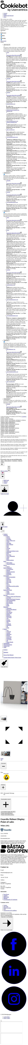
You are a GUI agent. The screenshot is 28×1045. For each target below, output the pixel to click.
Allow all (20, 460)
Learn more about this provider (13, 55)
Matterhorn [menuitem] (8, 634)
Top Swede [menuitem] (8, 639)
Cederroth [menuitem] (8, 631)
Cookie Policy (6, 1017)
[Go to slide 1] (4, 719)
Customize (14, 460)
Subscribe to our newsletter (6, 917)
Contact (5, 482)
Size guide (5, 906)
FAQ (4, 909)
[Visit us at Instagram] (14, 1012)
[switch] (1, 34)
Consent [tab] (5, 13)
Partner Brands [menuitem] (9, 642)
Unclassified (7, 399)
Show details (3, 41)
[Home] (1, 529)
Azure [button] (7, 53)
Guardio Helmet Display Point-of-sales (12, 657)
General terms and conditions (10, 910)
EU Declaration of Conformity (10, 899)
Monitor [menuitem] (8, 635)
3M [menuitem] (7, 640)
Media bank (6, 480)
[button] (16, 111)
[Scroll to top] (1, 1021)
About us (5, 481)
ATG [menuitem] (7, 630)
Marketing (5, 652)
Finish (2, 462)
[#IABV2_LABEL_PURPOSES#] (8, 422)
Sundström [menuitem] (8, 638)
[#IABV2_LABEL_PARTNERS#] (7, 430)
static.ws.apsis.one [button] (10, 130)
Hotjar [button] (7, 231)
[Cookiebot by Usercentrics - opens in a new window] (14, 10)
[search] (1, 531)
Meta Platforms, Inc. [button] (10, 350)
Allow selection (8, 460)
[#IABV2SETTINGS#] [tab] (8, 15)
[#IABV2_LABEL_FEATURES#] (7, 426)
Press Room (6, 894)
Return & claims (7, 908)
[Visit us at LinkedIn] (14, 984)
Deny (2, 460)
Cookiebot (24, 416)
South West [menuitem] (8, 636)
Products (5, 649)
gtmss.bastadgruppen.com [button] (12, 300)
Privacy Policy (6, 1018)
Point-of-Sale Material (8, 655)
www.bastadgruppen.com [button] (12, 137)
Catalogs (5, 895)
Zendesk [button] (8, 93)
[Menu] (3, 531)
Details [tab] (5, 14)
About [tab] (4, 16)
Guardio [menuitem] (8, 633)
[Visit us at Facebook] (14, 957)
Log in (2, 522)
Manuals (5, 898)
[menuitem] (5, 534)
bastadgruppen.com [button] (10, 104)
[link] (8, 536)
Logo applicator (4, 666)
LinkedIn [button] (8, 79)
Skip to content (4, 471)
